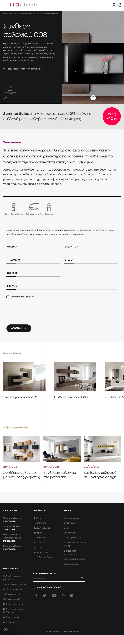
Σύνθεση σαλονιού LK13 (71, 397)
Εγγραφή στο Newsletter (23, 297)
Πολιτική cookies (11, 617)
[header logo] (23, 4)
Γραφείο (38, 533)
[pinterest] (63, 595)
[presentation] (51, 72)
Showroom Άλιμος (12, 526)
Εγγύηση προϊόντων (12, 589)
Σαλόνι (37, 518)
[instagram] (71, 595)
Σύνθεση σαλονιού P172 (20, 397)
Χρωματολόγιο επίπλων (14, 585)
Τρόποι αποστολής (12, 599)
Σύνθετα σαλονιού (30, 14)
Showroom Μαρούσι (13, 546)
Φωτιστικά (39, 543)
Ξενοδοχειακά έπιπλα (44, 557)
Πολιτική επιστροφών (13, 604)
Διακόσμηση (40, 538)
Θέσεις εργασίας (72, 564)
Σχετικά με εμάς (71, 518)
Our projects (70, 533)
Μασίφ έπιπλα (41, 553)
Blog (66, 528)
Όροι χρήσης (9, 622)
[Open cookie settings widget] (11, 629)
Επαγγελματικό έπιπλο (74, 559)
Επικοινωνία (69, 523)
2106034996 (9, 521)
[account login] (114, 4)
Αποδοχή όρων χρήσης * (49, 587)
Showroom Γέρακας (12, 518)
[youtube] (54, 595)
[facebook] (36, 595)
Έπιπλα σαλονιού (11, 14)
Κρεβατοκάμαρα (42, 528)
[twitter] (44, 595)
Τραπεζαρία (40, 523)
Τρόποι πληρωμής (12, 594)
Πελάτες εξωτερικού (73, 538)
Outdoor (38, 548)
